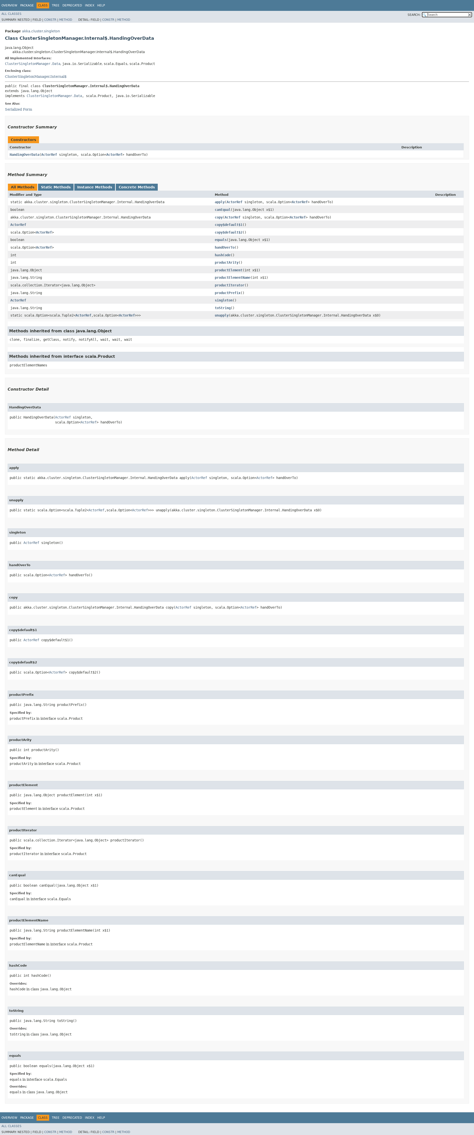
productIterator (229, 285)
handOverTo (225, 247)
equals (221, 240)
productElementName (232, 277)
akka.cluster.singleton (41, 31)
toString (223, 308)
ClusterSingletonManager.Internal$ (36, 77)
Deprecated (72, 5)
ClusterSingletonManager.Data (32, 64)
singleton (224, 300)
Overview (9, 5)
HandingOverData (24, 155)
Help (101, 5)
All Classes (11, 14)
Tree (55, 5)
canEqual (223, 210)
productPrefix (227, 293)
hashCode (223, 255)
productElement (228, 270)
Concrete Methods (137, 187)
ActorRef (49, 155)
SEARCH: (414, 15)
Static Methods (56, 187)
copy (219, 217)
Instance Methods (94, 187)
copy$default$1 (228, 225)
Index (89, 5)
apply (220, 202)
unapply (222, 315)
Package (27, 5)
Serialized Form (18, 109)
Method (65, 19)
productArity (226, 262)
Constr (50, 19)
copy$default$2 (228, 232)
